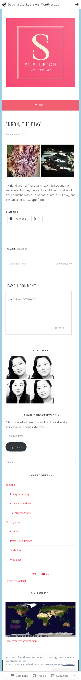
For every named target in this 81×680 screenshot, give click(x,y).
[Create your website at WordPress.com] (40, 4)
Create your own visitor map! (21, 641)
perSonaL (22, 249)
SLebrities (15, 550)
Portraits (15, 531)
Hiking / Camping (19, 494)
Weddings (15, 559)
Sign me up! (16, 447)
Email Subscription (40, 415)
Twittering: (40, 574)
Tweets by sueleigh (16, 581)
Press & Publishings (21, 541)
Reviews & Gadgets (20, 503)
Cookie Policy (69, 664)
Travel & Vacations (20, 513)
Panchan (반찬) (17, 263)
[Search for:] (40, 462)
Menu (42, 105)
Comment (58, 327)
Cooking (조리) (63, 263)
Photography (13, 522)
